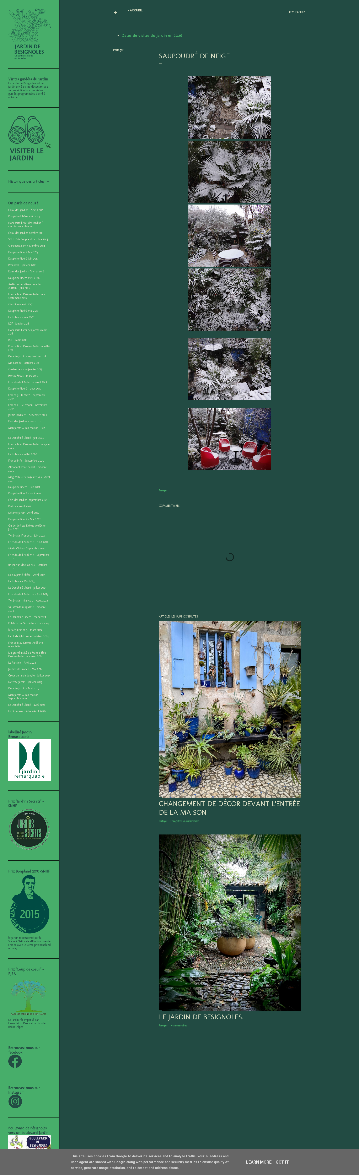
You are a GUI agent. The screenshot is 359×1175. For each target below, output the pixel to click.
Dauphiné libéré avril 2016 (23, 278)
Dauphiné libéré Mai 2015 (23, 252)
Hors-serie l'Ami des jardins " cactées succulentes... (25, 224)
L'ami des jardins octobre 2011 (25, 233)
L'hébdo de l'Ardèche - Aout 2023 (28, 594)
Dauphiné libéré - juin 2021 (24, 487)
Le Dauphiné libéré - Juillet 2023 (27, 587)
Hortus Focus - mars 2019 (23, 375)
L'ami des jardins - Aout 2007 (25, 210)
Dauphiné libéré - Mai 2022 (24, 519)
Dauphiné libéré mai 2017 (23, 310)
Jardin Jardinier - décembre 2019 (27, 415)
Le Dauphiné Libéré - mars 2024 (27, 617)
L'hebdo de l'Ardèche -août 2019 (27, 382)
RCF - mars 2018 (17, 340)
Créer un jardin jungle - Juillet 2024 (29, 675)
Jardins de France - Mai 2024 (25, 669)
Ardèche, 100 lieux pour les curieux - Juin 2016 (24, 286)
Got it (282, 1162)
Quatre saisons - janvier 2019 (25, 369)
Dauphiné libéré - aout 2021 (24, 493)
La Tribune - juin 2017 (20, 317)
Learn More (259, 1162)
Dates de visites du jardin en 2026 (152, 35)
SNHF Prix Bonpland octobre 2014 (28, 239)
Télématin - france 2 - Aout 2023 (28, 600)
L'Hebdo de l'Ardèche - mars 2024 (28, 623)
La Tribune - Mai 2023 (21, 581)
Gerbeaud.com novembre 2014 (26, 245)
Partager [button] (118, 50)
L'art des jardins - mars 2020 (25, 421)
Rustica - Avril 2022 (19, 506)
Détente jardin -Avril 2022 (23, 513)
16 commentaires (179, 1025)
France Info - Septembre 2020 (26, 460)
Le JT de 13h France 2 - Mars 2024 (28, 636)
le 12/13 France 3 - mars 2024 (25, 630)
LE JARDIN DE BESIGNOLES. (201, 1016)
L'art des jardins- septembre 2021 (27, 500)
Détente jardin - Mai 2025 (23, 688)
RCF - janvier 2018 (18, 323)
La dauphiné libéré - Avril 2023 (26, 575)
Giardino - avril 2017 (20, 304)
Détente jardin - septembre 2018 (27, 356)
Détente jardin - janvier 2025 (25, 682)
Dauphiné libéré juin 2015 (23, 258)
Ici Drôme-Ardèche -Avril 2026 (26, 711)
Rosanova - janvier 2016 (22, 265)
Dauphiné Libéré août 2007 (24, 216)
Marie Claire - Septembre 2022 (26, 548)
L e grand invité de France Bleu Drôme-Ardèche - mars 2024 (27, 654)
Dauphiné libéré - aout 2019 (24, 388)
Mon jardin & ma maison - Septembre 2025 (24, 696)
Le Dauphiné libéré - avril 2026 (26, 705)
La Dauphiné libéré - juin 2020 (26, 438)
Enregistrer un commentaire (185, 821)
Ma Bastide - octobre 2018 (23, 363)
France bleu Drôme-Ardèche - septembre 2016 (26, 296)
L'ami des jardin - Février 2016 (26, 271)
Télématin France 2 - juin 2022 (26, 535)
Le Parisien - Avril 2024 (22, 662)
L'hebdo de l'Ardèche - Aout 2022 (28, 542)
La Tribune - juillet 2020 (22, 454)
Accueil (136, 10)
